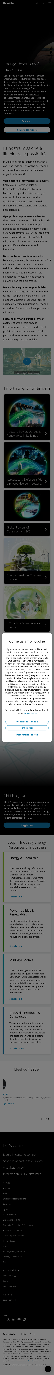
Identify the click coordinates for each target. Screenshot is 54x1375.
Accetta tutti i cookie (27, 721)
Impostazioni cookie (27, 734)
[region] (27, 687)
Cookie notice (30, 713)
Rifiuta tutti (27, 727)
